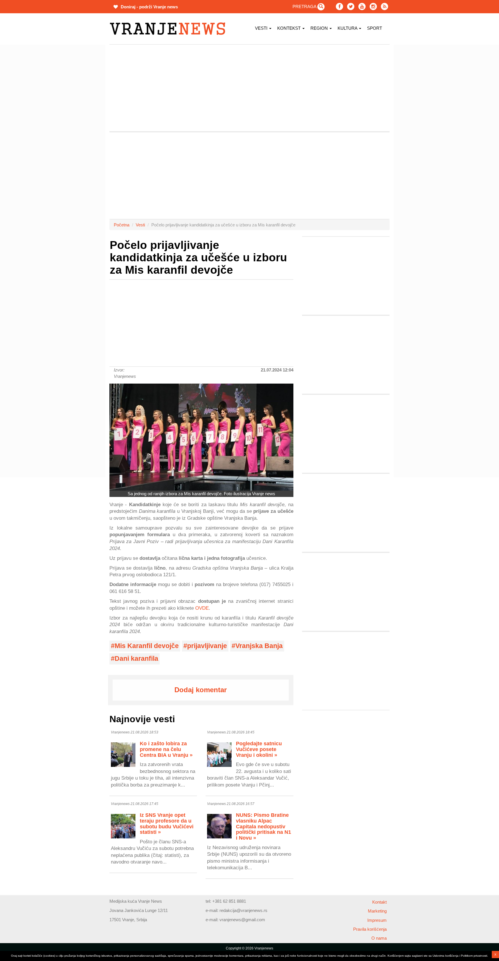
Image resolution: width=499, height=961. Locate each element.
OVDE (202, 608)
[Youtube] (362, 6)
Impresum (377, 920)
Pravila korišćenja (370, 929)
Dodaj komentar (200, 690)
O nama (379, 938)
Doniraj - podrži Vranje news (149, 6)
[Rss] (384, 6)
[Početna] (170, 28)
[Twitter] (350, 6)
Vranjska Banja (259, 646)
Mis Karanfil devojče (147, 646)
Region (319, 28)
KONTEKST (289, 28)
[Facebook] (339, 6)
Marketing (377, 911)
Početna (121, 224)
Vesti (262, 28)
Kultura (348, 28)
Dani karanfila (136, 658)
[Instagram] (373, 6)
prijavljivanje (207, 646)
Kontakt (379, 902)
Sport (374, 28)
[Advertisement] (82, 131)
